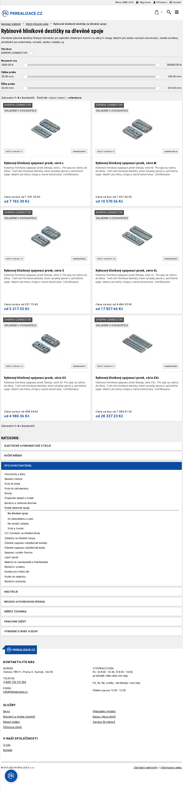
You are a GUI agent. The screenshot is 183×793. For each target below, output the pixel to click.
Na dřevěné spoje (18, 513)
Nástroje (11, 591)
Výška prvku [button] (8, 72)
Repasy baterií (11, 721)
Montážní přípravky (15, 581)
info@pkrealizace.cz (15, 691)
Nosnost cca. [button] (9, 60)
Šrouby (8, 493)
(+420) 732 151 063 (14, 682)
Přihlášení (161, 2)
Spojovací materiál (11, 24)
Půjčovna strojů (12, 727)
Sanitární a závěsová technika (20, 503)
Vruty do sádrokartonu (17, 488)
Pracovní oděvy (15, 621)
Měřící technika (15, 611)
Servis (6, 711)
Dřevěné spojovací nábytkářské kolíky (25, 548)
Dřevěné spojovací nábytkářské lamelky (26, 543)
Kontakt (177, 2)
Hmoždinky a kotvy (15, 474)
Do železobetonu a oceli (20, 519)
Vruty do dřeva (12, 483)
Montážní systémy (15, 567)
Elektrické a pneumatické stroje (27, 445)
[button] (158, 12)
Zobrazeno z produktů (18, 97)
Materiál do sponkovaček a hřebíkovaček (26, 562)
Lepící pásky (11, 557)
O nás (6, 744)
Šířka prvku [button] (8, 84)
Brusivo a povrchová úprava (24, 601)
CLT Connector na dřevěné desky (22, 533)
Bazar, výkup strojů (104, 716)
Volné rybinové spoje (37, 24)
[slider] (26, 65)
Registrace (145, 2)
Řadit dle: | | (59, 97)
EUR (131, 2)
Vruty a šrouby (16, 528)
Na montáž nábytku (18, 523)
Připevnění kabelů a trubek (19, 498)
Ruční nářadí (13, 455)
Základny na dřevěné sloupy (20, 538)
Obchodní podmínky (146, 767)
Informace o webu (171, 767)
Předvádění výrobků (104, 711)
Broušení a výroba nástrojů (19, 716)
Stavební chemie (13, 479)
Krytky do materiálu (15, 576)
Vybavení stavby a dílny (21, 631)
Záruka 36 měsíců (104, 721)
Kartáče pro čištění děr (17, 571)
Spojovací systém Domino (18, 552)
